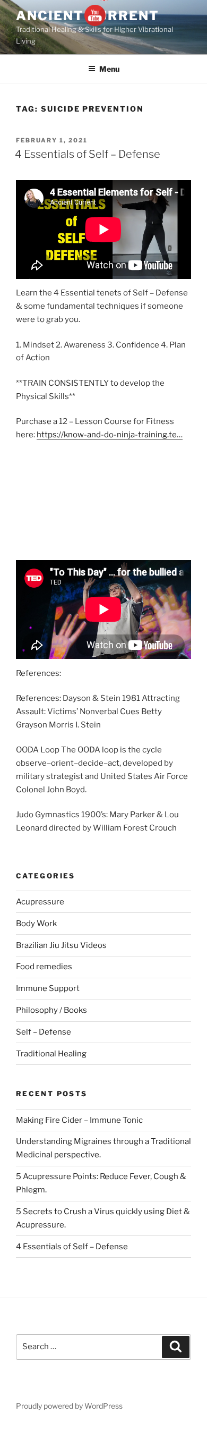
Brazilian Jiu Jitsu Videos (61, 945)
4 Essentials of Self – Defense (87, 154)
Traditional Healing (51, 1054)
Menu (109, 68)
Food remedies (44, 966)
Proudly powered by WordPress (69, 1405)
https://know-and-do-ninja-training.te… (110, 434)
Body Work (36, 923)
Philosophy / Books (51, 1010)
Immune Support (48, 988)
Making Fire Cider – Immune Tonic (79, 1120)
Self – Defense (43, 1032)
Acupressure (40, 902)
